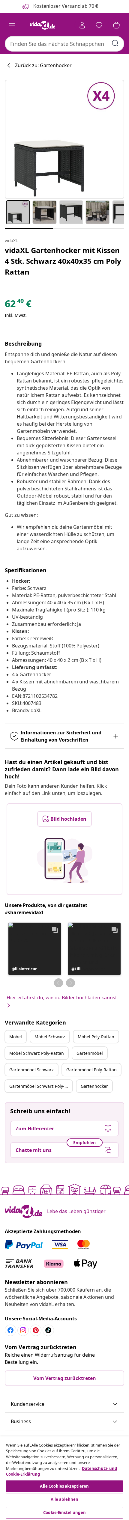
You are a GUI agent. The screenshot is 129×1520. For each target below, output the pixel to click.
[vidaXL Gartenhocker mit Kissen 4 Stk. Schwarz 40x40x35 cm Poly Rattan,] (64, 139)
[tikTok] (48, 1330)
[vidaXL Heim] (42, 25)
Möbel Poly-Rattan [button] (96, 1037)
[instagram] (23, 1330)
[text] (18, 305)
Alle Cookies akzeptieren (64, 1486)
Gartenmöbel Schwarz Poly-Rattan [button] (40, 1086)
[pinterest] (36, 1330)
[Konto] (82, 25)
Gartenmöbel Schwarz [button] (31, 1069)
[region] (64, 1478)
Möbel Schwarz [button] (49, 1037)
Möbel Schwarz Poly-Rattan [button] (36, 1053)
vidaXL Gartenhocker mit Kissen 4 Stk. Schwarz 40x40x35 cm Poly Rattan (63, 261)
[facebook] (11, 1330)
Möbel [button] (15, 1037)
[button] (34, 949)
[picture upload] (65, 860)
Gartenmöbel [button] (89, 1053)
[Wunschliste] (99, 25)
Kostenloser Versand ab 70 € (65, 6)
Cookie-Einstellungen (64, 1512)
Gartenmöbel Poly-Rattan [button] (91, 1069)
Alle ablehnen (65, 1499)
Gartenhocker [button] (94, 1086)
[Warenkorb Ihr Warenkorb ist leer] (116, 25)
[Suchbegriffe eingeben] (115, 43)
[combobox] (64, 44)
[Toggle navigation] (12, 25)
